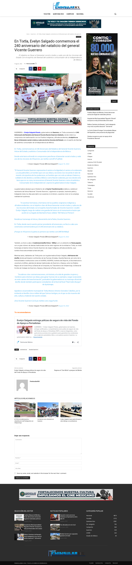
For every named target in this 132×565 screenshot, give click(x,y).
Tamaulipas (91, 185)
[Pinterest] (39, 69)
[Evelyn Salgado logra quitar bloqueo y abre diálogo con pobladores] (71, 409)
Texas (89, 188)
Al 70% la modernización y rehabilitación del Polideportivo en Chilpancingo (23, 420)
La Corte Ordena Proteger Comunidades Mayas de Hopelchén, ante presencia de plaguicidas (101, 131)
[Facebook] (31, 69)
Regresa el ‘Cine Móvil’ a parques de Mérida (68, 370)
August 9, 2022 (64, 237)
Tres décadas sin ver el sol (68, 525)
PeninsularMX (30, 63)
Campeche (90, 151)
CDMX (89, 153)
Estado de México (93, 165)
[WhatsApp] (44, 69)
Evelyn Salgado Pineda (32, 132)
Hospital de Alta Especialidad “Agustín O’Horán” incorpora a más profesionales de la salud (101, 119)
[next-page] (18, 427)
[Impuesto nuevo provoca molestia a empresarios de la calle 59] (55, 517)
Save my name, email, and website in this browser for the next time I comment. (42, 473)
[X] (35, 69)
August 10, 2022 (63, 164)
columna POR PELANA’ (94, 162)
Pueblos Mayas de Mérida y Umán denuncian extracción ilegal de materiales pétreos (101, 113)
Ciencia (89, 159)
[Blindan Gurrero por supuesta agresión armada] (55, 536)
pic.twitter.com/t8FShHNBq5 (58, 232)
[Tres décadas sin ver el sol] (55, 527)
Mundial (89, 171)
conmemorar (23, 349)
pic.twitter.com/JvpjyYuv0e (47, 301)
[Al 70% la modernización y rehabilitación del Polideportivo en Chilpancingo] (25, 409)
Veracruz (90, 191)
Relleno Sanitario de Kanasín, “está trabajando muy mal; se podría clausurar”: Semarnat (101, 125)
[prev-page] (15, 427)
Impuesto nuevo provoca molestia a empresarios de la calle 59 (68, 517)
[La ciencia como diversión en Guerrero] (48, 409)
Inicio (28, 34)
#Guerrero (36, 159)
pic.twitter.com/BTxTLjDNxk (51, 159)
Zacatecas (90, 197)
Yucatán (89, 194)
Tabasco (90, 182)
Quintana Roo (91, 177)
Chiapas (89, 156)
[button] (115, 14)
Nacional (90, 174)
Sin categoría (91, 179)
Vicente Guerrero (33, 349)
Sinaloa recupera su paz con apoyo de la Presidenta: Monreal (99, 137)
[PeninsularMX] (36, 64)
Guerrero (33, 34)
